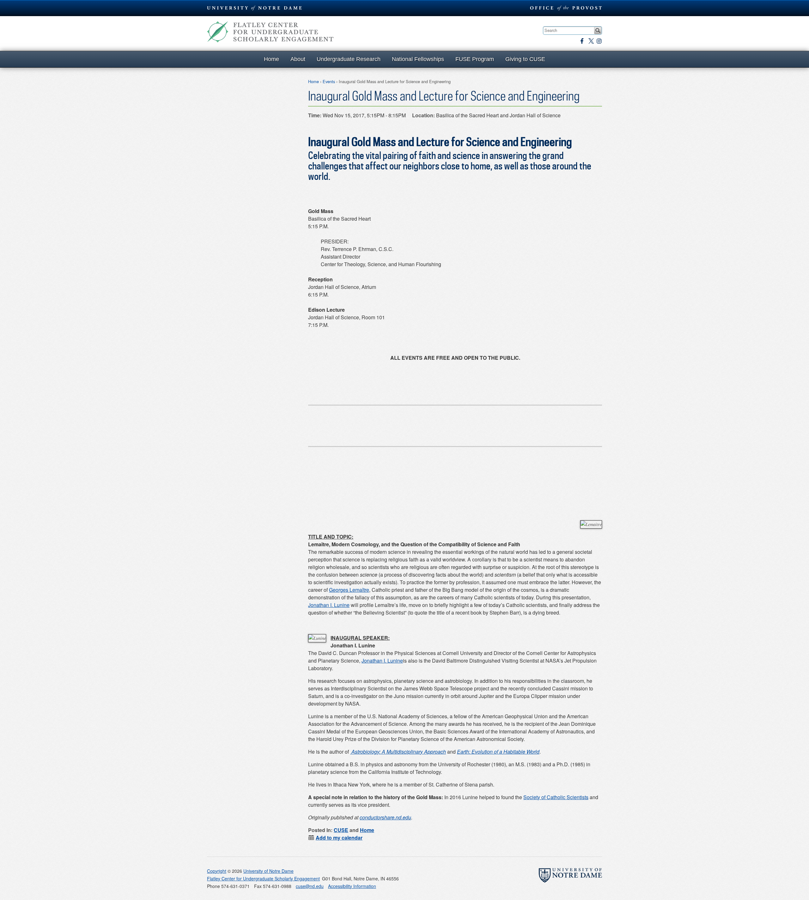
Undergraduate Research (348, 59)
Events (329, 81)
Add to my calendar (339, 837)
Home (271, 59)
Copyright (216, 871)
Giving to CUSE (525, 59)
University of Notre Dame (268, 871)
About (297, 59)
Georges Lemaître (349, 589)
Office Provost (565, 8)
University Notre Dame (254, 8)
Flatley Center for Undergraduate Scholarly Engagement (270, 31)
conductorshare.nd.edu (385, 817)
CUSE (341, 830)
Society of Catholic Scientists (555, 797)
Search (597, 30)
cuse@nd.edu (310, 886)
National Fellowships (418, 59)
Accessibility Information (352, 886)
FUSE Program (474, 59)
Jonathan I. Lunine (329, 605)
